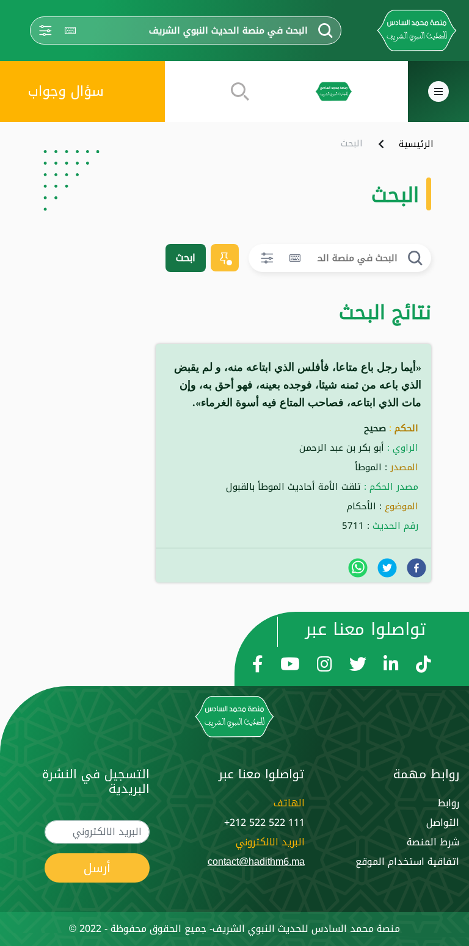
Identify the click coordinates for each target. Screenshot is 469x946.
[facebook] (416, 568)
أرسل (97, 868)
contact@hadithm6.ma (256, 861)
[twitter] (387, 568)
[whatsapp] (358, 568)
